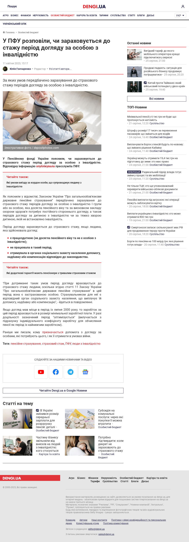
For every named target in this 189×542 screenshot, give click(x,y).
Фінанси (26, 15)
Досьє (150, 15)
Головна (10, 32)
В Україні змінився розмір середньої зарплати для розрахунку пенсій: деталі (47, 419)
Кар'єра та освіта (87, 15)
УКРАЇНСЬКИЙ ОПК (14, 23)
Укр (178, 15)
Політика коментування (115, 523)
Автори (83, 520)
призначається (52, 332)
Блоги (141, 15)
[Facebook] (56, 372)
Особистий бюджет (62, 15)
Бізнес (14, 15)
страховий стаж (53, 343)
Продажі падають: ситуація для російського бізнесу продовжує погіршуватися (163, 71)
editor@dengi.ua (96, 529)
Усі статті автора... (60, 68)
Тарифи (103, 15)
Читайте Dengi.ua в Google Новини (63, 390)
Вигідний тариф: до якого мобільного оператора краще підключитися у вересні (162, 54)
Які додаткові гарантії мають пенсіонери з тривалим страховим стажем (51, 273)
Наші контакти (99, 520)
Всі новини (156, 98)
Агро (5, 15)
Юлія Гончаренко (20, 68)
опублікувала (45, 166)
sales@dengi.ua (106, 534)
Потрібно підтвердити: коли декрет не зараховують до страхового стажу (110, 444)
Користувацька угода (87, 523)
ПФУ (68, 343)
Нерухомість (41, 15)
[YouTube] (41, 372)
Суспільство (118, 15)
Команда (70, 520)
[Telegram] (70, 372)
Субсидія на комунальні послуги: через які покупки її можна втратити (110, 417)
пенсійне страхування (26, 343)
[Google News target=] (85, 372)
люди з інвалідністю (86, 343)
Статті (131, 15)
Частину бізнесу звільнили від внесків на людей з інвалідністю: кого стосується (48, 444)
